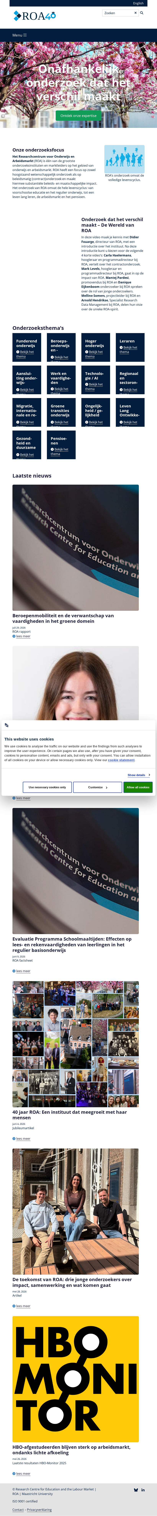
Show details (136, 774)
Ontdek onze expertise (78, 115)
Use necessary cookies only (47, 787)
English (138, 3)
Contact (18, 1510)
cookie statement (121, 760)
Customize (95, 787)
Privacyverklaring (39, 1510)
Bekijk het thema (25, 354)
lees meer (23, 636)
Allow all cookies (138, 787)
